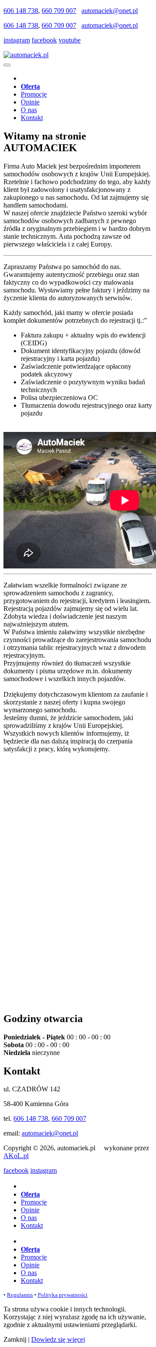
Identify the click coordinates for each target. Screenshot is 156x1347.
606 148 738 (20, 10)
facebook (44, 40)
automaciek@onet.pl (109, 10)
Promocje (34, 94)
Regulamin (20, 1295)
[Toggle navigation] (6, 65)
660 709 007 (59, 10)
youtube (69, 40)
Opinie (30, 102)
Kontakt (32, 117)
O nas (29, 110)
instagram (16, 40)
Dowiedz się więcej (58, 1339)
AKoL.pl (16, 1155)
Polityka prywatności (63, 1295)
